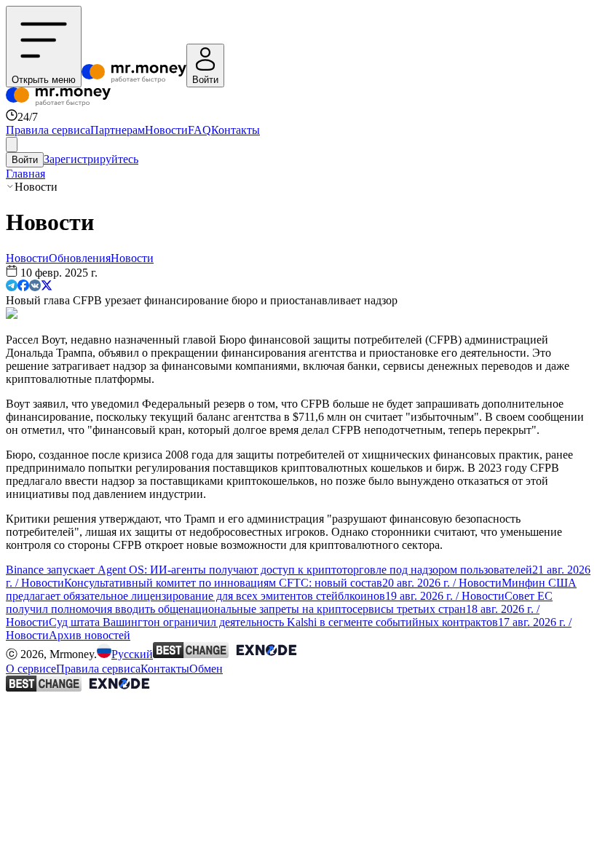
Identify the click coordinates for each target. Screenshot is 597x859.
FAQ (199, 130)
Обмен (206, 668)
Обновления (80, 258)
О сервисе (31, 668)
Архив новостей (89, 635)
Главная (25, 173)
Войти (25, 159)
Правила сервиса (48, 130)
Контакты (235, 130)
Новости (166, 130)
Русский (132, 654)
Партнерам (117, 130)
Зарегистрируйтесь (91, 159)
